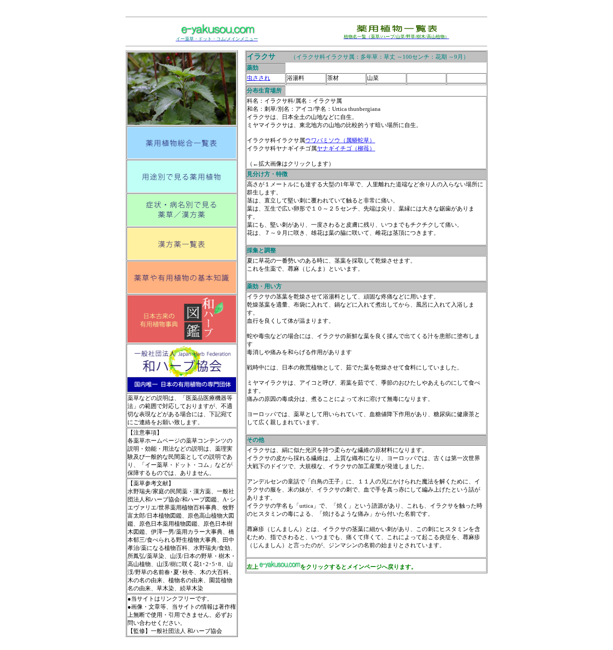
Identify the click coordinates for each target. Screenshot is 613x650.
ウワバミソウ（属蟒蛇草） (340, 140)
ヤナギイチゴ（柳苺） (346, 148)
